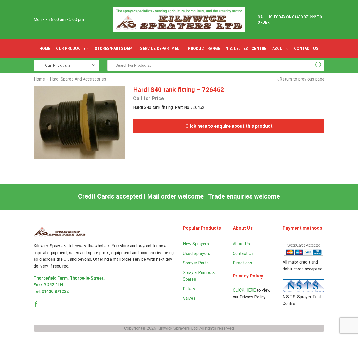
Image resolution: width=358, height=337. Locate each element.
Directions (242, 262)
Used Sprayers (196, 253)
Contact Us (306, 48)
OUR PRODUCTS (71, 48)
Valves (189, 298)
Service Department (161, 48)
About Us (241, 243)
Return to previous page (302, 79)
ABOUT (278, 48)
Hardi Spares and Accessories (78, 79)
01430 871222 (55, 291)
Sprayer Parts (196, 262)
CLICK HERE (244, 290)
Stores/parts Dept (115, 48)
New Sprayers (196, 243)
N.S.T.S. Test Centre (246, 48)
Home (45, 48)
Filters (189, 288)
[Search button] (318, 65)
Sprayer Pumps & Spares (199, 276)
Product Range (204, 48)
